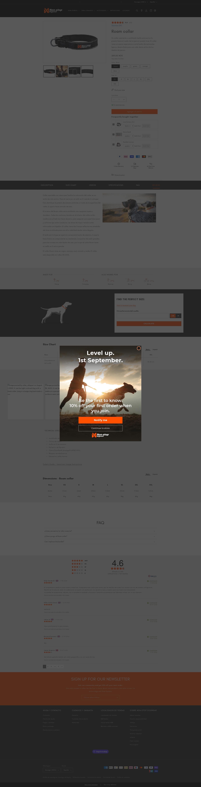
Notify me (100, 420)
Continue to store (100, 428)
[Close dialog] (138, 348)
